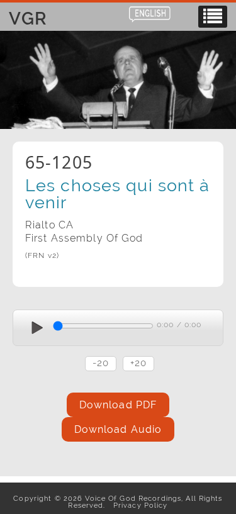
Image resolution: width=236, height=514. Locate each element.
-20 (101, 362)
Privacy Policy (138, 505)
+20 (138, 362)
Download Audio (118, 429)
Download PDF (118, 405)
